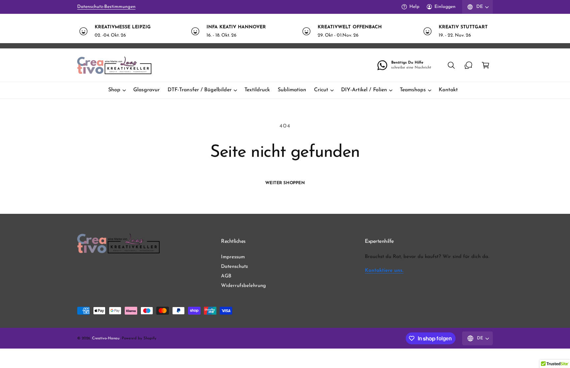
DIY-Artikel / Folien (364, 90)
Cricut (321, 90)
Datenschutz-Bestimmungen (106, 6)
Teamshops (413, 90)
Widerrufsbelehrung (243, 285)
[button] (451, 65)
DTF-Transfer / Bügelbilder (199, 90)
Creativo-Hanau (105, 338)
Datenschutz (234, 266)
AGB (226, 276)
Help (414, 6)
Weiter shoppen (284, 183)
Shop (114, 90)
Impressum (233, 257)
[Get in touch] (468, 65)
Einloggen (445, 6)
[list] (285, 31)
